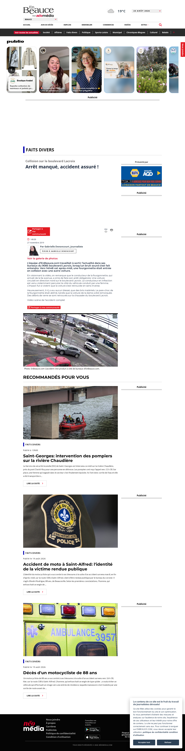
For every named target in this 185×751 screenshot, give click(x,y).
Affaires (58, 32)
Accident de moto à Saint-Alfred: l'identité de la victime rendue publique (68, 567)
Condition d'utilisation (58, 736)
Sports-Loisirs (101, 32)
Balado (165, 32)
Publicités (51, 730)
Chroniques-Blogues (135, 32)
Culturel (153, 32)
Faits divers (71, 32)
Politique (86, 32)
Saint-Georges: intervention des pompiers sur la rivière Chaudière (67, 458)
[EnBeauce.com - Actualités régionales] (38, 11)
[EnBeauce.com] (33, 729)
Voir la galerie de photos (42, 258)
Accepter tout (144, 742)
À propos (51, 723)
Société (46, 32)
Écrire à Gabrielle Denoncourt (58, 251)
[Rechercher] (160, 24)
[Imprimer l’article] (111, 230)
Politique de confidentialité (60, 733)
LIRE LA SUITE (33, 483)
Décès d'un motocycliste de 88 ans (60, 672)
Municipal (117, 32)
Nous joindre (53, 719)
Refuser (168, 742)
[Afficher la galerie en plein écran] (115, 316)
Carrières (51, 726)
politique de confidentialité (155, 732)
